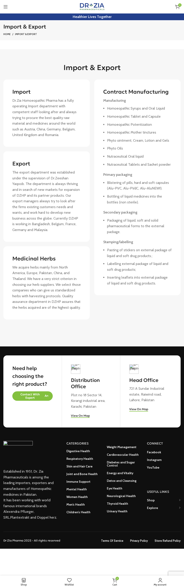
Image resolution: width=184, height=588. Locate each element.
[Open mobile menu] (5, 6)
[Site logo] (92, 6)
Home (7, 34)
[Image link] (18, 451)
